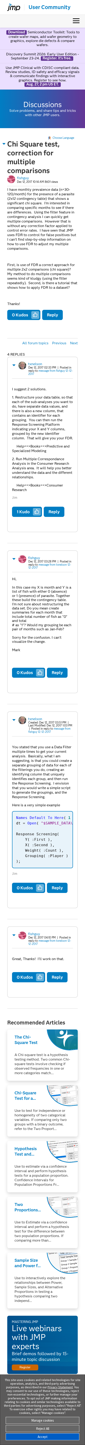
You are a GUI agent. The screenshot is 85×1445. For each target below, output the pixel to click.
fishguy (23, 178)
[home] (11, 7)
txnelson (35, 364)
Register (24, 1367)
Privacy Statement (60, 1387)
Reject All (42, 1428)
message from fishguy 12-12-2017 (50, 372)
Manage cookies (42, 1420)
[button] (4, 143)
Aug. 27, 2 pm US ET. (42, 84)
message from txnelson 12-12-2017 (49, 566)
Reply (52, 315)
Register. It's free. (57, 58)
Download (16, 32)
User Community (49, 7)
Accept (43, 1437)
